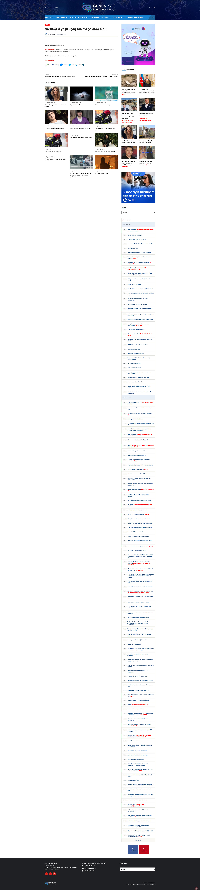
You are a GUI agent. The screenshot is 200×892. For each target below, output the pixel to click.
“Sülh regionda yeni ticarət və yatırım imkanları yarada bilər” (140, 816)
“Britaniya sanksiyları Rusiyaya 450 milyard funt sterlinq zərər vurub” (140, 770)
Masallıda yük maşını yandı (53, 151)
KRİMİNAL (120, 17)
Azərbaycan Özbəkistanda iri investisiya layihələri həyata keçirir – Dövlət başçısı (141, 649)
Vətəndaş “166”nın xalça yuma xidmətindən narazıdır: (139, 563)
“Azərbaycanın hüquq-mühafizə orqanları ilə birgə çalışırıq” (140, 795)
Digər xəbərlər (138, 840)
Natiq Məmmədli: (140, 230)
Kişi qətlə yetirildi (75, 105)
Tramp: (138, 704)
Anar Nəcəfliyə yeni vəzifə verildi (136, 451)
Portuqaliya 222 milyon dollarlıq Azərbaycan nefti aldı (140, 597)
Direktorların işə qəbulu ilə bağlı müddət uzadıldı (140, 680)
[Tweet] (71, 65)
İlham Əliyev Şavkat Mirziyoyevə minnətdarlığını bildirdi (140, 582)
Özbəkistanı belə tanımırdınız (137, 268)
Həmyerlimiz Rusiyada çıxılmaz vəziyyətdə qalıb (140, 243)
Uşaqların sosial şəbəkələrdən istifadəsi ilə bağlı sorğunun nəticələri (140, 629)
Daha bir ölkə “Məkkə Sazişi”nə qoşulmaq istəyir (140, 288)
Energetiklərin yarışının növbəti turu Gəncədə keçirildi (139, 257)
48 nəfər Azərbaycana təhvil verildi (137, 550)
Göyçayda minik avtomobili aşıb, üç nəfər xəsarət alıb (140, 440)
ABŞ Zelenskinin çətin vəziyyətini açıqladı (138, 617)
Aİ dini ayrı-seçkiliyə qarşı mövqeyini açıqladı (140, 309)
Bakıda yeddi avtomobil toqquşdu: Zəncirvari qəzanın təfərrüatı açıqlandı (80, 175)
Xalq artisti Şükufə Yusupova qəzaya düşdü (139, 263)
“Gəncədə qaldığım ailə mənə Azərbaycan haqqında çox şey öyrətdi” (138, 826)
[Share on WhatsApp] (48, 65)
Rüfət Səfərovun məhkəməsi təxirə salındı (138, 602)
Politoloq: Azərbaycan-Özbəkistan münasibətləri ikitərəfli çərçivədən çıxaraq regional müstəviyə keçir (140, 556)
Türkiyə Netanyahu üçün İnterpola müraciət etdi (140, 523)
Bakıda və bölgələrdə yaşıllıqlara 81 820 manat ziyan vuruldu (140, 479)
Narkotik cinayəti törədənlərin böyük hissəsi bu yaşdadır (140, 340)
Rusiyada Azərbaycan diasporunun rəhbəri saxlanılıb (139, 460)
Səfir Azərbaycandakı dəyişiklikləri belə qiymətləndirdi (138, 810)
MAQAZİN (136, 17)
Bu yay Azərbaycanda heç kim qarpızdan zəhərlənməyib (138, 324)
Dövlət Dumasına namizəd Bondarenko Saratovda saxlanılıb (140, 612)
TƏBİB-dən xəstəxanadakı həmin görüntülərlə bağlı (139, 725)
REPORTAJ (80, 17)
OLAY (47, 24)
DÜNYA (76, 17)
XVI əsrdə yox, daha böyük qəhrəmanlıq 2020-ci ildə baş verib (140, 569)
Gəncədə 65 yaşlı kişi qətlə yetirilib (137, 455)
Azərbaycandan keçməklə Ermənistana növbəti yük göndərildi (140, 746)
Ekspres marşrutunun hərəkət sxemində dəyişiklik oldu (141, 293)
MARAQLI (142, 17)
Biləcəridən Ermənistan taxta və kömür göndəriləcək (138, 299)
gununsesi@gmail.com (90, 868)
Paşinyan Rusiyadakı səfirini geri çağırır (138, 755)
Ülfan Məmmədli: (140, 435)
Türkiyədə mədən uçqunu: (141, 490)
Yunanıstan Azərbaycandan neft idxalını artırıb (140, 473)
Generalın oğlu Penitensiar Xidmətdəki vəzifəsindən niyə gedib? (147, 90)
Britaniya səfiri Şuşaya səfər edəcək (137, 709)
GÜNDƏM (52, 17)
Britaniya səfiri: (139, 736)
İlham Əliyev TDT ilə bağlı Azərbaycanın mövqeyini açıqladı (141, 666)
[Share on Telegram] (78, 65)
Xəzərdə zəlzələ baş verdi (134, 363)
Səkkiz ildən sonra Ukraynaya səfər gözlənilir (139, 500)
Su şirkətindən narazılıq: (102, 105)
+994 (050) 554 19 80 (89, 865)
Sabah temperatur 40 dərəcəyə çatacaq (138, 304)
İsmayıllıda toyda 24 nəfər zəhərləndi (137, 800)
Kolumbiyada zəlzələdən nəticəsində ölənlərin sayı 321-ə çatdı (141, 424)
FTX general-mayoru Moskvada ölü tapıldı (138, 700)
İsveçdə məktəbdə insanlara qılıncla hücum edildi (140, 465)
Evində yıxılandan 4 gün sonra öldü (81, 137)
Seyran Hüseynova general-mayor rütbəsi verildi (140, 586)
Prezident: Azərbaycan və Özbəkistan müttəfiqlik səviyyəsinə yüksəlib (140, 660)
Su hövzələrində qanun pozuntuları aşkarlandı (139, 821)
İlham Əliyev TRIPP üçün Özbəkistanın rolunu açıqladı (139, 635)
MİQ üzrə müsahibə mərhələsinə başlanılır (138, 536)
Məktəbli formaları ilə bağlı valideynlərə (140, 546)
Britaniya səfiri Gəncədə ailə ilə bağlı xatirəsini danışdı (140, 775)
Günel (53, 34)
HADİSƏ (125, 17)
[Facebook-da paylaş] (55, 65)
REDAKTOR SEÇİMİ (88, 17)
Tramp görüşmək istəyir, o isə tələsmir (137, 676)
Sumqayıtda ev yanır (133, 248)
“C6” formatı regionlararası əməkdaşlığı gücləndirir (137, 654)
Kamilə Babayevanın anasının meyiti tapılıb (128, 141)
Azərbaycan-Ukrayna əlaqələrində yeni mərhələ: (140, 591)
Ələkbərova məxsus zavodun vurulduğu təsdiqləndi (138, 671)
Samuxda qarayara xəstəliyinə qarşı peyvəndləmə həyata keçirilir (141, 484)
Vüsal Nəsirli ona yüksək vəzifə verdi (137, 750)
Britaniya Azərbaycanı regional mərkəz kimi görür (140, 784)
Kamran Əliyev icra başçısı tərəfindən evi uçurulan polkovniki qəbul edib (128, 117)
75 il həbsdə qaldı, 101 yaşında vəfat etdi (138, 377)
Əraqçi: (141, 446)
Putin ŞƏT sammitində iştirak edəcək (137, 510)
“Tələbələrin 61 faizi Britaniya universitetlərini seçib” (139, 789)
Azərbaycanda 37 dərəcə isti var (136, 329)
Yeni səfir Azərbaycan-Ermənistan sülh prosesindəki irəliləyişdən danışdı (138, 764)
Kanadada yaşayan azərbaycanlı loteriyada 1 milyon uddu (139, 392)
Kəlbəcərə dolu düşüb (133, 780)
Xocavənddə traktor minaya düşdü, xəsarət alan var (140, 541)
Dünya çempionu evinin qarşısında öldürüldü (139, 252)
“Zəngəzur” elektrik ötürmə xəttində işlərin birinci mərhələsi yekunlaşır (140, 714)
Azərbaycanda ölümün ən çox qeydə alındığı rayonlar (139, 387)
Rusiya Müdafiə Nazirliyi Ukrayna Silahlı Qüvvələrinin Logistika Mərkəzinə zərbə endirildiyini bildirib (137, 623)
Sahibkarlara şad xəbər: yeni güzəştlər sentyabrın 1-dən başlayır (141, 314)
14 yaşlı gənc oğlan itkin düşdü (54, 128)
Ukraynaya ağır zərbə (140, 334)
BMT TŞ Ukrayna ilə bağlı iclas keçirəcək (138, 344)
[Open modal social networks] (82, 65)
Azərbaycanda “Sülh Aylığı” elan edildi (137, 640)
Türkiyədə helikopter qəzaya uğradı (137, 239)
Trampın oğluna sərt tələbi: (141, 403)
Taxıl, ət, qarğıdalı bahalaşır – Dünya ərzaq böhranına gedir (139, 358)
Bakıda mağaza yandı (101, 173)
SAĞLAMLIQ (130, 17)
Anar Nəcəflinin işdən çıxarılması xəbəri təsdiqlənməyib (128, 164)
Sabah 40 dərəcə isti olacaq (135, 740)
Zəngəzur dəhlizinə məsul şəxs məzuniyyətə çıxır (140, 319)
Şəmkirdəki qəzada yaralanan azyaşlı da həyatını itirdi (140, 685)
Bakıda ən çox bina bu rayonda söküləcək (146, 141)
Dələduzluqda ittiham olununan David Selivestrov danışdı (146, 116)
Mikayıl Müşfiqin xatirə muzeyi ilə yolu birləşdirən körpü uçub (128, 91)
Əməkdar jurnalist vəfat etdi (135, 381)
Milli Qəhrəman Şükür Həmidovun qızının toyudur (146, 163)
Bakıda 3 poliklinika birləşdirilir (138, 469)
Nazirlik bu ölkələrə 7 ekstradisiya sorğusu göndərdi (139, 495)
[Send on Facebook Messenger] (64, 65)
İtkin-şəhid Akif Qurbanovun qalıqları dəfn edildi (140, 830)
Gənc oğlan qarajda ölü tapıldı (135, 419)
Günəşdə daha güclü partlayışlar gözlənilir (139, 518)
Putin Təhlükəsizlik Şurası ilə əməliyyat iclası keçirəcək (139, 607)
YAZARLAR (114, 17)
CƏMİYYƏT (70, 17)
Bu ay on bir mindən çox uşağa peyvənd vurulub (140, 527)
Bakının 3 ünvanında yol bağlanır (138, 514)
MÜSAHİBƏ (96, 17)
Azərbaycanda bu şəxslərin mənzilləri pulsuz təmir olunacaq (139, 372)
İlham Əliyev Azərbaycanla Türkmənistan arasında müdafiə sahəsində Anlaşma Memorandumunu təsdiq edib (141, 576)
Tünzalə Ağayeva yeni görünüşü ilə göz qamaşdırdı (138, 719)
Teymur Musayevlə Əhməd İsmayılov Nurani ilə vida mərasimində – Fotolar (140, 274)
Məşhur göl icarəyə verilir (134, 284)
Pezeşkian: (140, 505)
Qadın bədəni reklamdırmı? (135, 644)
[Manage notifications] (196, 888)
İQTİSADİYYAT (64, 17)
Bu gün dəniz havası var (134, 349)
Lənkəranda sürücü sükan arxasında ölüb (138, 690)
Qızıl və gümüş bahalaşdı (134, 367)
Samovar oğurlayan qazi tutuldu (136, 759)
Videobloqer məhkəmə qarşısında (105, 151)
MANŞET (47, 17)
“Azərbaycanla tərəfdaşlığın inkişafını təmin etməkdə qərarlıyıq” (139, 835)
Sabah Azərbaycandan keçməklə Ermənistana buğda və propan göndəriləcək (139, 429)
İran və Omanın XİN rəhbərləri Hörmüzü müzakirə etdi (140, 408)
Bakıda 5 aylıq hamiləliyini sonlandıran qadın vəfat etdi (141, 695)
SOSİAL (102, 17)
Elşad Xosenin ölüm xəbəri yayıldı (80, 128)
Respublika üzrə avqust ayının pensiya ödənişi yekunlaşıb (140, 730)
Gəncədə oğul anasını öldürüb (135, 531)
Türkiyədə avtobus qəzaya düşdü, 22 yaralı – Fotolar (139, 279)
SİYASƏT (58, 17)
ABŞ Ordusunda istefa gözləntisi (136, 353)
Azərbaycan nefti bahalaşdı (135, 235)
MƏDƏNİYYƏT (107, 17)
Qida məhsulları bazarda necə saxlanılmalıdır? (140, 414)
